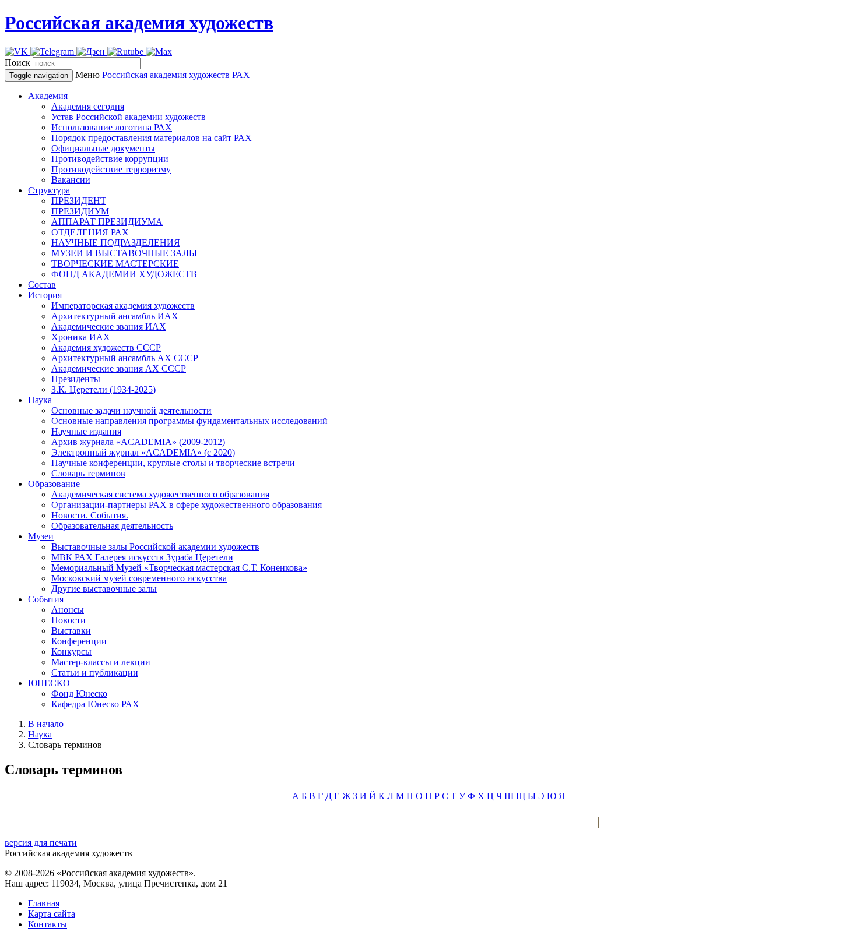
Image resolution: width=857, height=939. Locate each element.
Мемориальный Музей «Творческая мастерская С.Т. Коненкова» (179, 568)
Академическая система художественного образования (160, 494)
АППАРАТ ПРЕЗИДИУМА (107, 222)
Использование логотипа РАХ (111, 127)
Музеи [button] (41, 536)
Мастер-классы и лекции (100, 662)
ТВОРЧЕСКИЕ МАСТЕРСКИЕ (115, 264)
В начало (46, 724)
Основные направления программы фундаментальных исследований (189, 421)
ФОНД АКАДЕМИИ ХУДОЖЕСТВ (124, 274)
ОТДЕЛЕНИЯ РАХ (90, 232)
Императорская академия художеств (123, 305)
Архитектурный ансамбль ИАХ (114, 316)
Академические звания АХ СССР (118, 368)
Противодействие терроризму (111, 169)
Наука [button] (40, 400)
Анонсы (67, 610)
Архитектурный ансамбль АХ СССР (124, 358)
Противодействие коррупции (109, 159)
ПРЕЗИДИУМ (80, 211)
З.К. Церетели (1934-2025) (103, 389)
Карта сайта (51, 914)
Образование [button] (54, 484)
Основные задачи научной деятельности (131, 410)
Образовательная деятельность (112, 526)
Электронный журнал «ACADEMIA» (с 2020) (143, 452)
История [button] (45, 295)
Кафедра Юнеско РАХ (95, 704)
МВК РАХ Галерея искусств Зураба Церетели (142, 557)
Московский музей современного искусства (139, 578)
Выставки (71, 631)
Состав (42, 285)
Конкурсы (71, 651)
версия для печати (41, 843)
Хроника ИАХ (80, 337)
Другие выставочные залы (104, 589)
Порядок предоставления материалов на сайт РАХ (151, 138)
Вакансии (70, 180)
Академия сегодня (87, 106)
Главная (43, 903)
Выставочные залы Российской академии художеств (155, 547)
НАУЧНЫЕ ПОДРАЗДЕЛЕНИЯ (115, 243)
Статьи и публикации (94, 672)
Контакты (47, 924)
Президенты (75, 379)
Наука (40, 734)
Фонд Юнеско (79, 693)
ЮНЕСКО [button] (49, 683)
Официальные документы (103, 148)
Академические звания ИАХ (108, 326)
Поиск (17, 63)
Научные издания (86, 431)
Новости (68, 620)
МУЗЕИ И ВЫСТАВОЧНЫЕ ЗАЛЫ (124, 253)
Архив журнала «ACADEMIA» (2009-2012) (138, 442)
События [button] (46, 599)
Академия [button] (48, 96)
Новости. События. (89, 515)
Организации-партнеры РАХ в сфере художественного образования (186, 505)
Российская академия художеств (139, 22)
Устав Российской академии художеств (128, 117)
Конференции (79, 641)
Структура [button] (49, 190)
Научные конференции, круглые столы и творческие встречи (173, 463)
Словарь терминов (88, 473)
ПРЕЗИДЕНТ (78, 201)
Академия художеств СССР (106, 347)
